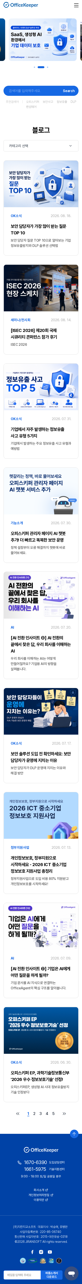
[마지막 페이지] (64, 1113)
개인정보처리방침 (38, 1195)
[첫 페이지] (17, 1113)
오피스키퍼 (32, 101)
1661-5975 (35, 1169)
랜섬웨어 (31, 107)
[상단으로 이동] (74, 1134)
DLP (73, 101)
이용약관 (39, 1200)
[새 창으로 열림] (32, 1252)
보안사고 (48, 101)
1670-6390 (35, 1162)
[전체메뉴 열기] (76, 4)
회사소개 (39, 1190)
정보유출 (62, 101)
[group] (41, 39)
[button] (34, 67)
